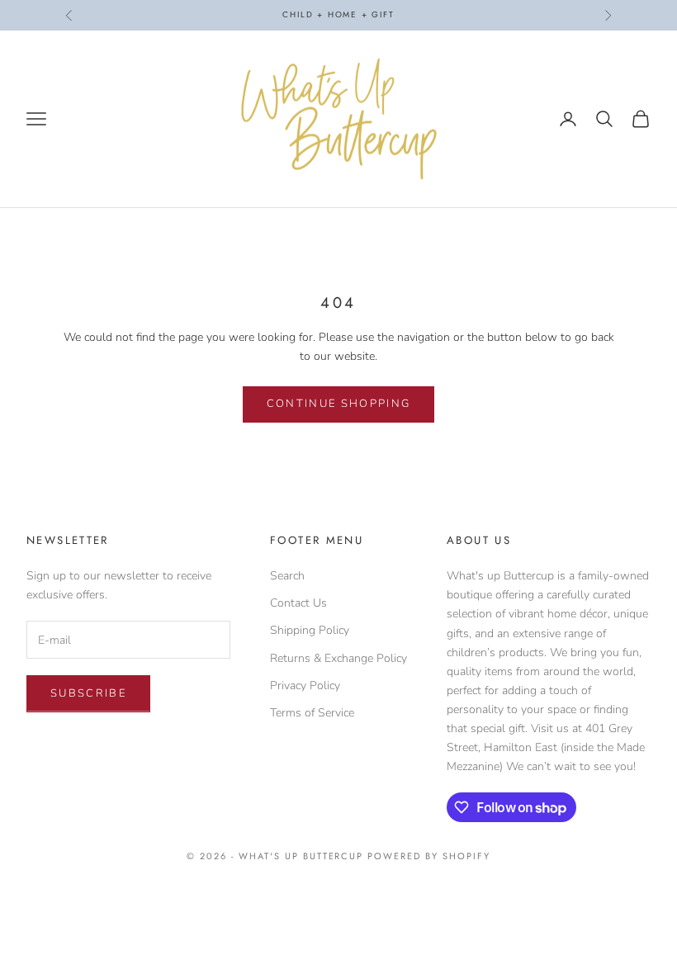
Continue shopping (339, 403)
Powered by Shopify (428, 856)
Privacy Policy (305, 685)
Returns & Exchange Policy (338, 658)
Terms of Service (312, 713)
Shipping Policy (309, 630)
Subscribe (88, 693)
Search (287, 576)
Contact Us (298, 603)
